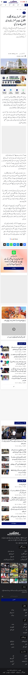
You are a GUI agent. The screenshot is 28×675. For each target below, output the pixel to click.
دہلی (26, 630)
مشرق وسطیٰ (25, 647)
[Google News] (13, 239)
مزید (13, 386)
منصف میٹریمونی (11, 554)
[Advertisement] (14, 45)
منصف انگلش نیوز (24, 554)
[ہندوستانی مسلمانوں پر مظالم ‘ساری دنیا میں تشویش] (5, 518)
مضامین (26, 656)
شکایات (4, 672)
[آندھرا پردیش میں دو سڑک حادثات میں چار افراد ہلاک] (14, 570)
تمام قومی (25, 624)
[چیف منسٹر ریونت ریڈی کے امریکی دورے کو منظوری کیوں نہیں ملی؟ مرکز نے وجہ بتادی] (5, 565)
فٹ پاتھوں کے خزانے (22, 485)
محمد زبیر (20, 54)
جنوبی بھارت (12, 627)
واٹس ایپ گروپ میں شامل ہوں (9, 560)
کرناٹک (26, 616)
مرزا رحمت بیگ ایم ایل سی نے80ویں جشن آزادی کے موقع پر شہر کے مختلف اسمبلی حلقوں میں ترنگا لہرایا (18, 500)
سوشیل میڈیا (12, 661)
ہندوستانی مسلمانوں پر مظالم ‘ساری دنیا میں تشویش (18, 517)
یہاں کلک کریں (14, 268)
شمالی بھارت (25, 633)
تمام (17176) (14, 523)
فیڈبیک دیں (8, 672)
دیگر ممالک (12, 644)
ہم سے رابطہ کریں (24, 557)
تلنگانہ (18, 5)
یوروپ (13, 647)
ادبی (13, 656)
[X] (24, 543)
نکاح (26, 664)
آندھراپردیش (12, 613)
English (5, 1)
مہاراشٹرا (12, 616)
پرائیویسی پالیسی (18, 672)
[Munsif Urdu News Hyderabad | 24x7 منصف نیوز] (13, 1)
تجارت (26, 659)
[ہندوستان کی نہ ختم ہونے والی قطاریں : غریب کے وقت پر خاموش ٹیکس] (5, 492)
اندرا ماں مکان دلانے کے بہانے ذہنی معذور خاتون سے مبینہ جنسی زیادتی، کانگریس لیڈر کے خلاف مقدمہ (19, 378)
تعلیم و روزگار (12, 659)
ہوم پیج (26, 551)
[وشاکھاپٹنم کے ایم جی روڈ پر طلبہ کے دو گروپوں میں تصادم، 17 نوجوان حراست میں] (23, 581)
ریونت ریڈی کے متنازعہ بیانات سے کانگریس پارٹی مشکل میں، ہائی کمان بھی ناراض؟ (18, 363)
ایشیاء (5, 5)
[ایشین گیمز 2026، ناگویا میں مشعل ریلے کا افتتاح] (5, 465)
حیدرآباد (22, 5)
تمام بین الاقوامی (24, 642)
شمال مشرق (12, 630)
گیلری (13, 664)
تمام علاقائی (25, 610)
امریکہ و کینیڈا (12, 642)
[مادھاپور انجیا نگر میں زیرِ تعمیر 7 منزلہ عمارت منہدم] (23, 575)
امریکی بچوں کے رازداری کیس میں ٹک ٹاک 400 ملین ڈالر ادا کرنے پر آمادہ (18, 471)
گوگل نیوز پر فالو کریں (24, 560)
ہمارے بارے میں (11, 551)
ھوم (23, 9)
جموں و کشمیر (25, 627)
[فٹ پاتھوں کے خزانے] (5, 486)
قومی (9, 5)
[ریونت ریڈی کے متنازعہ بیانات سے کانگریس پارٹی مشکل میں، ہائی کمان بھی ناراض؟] (5, 363)
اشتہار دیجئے (12, 557)
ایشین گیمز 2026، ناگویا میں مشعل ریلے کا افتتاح (18, 464)
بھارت (13, 624)
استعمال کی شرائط (13, 672)
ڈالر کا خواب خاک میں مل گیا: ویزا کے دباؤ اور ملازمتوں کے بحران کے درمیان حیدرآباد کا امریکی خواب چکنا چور (18, 509)
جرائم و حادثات (24, 661)
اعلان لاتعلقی (23, 672)
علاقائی (14, 5)
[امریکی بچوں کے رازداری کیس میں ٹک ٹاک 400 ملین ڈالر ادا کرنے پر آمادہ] (5, 471)
